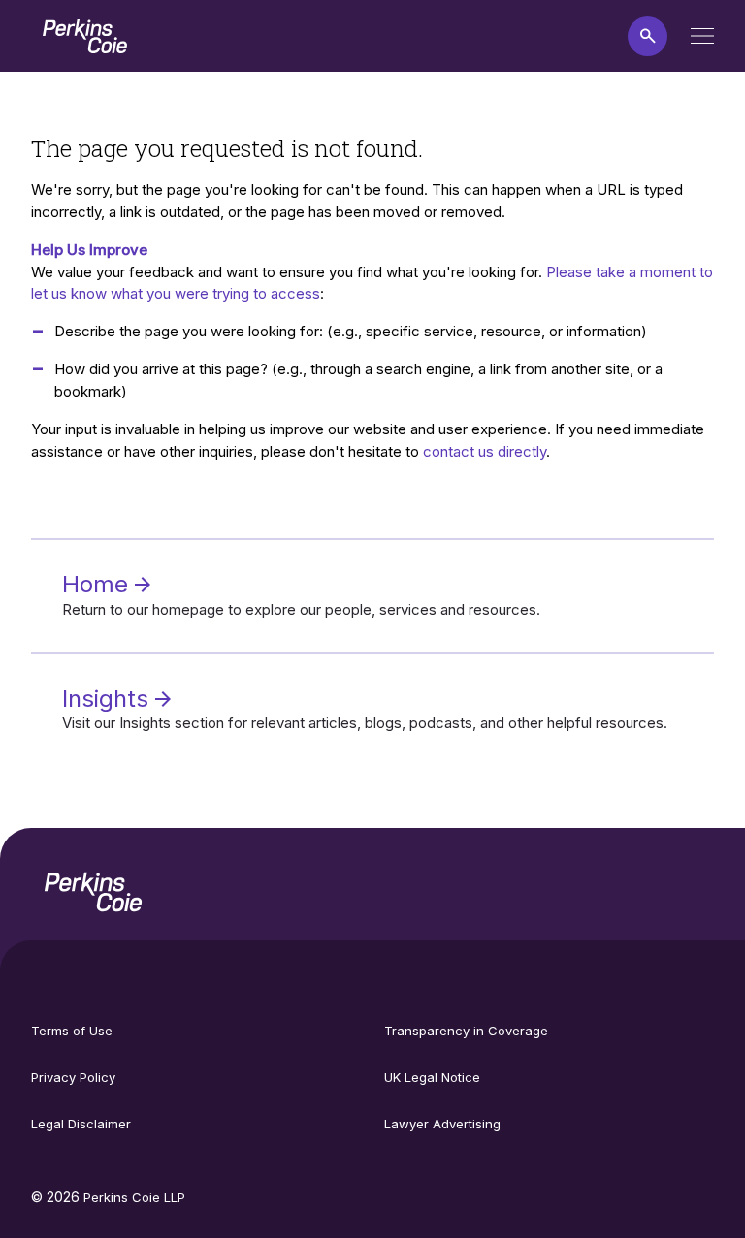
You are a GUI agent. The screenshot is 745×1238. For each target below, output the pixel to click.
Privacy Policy (73, 1077)
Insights (108, 698)
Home (98, 584)
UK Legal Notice (432, 1077)
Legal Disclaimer (81, 1123)
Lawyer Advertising (442, 1123)
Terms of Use (72, 1030)
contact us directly (484, 451)
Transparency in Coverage (466, 1030)
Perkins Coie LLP (134, 1197)
